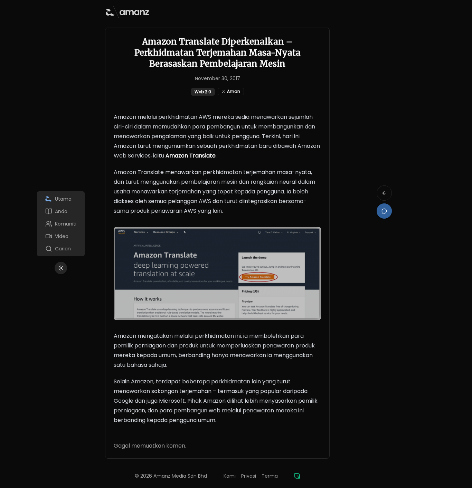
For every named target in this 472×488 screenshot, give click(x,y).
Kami (230, 475)
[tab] (60, 199)
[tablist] (61, 223)
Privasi (248, 475)
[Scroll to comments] (384, 211)
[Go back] (384, 193)
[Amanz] (297, 476)
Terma (270, 475)
